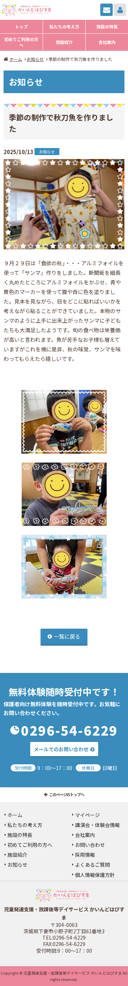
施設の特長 (107, 26)
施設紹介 (64, 42)
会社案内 (107, 42)
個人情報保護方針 (95, 874)
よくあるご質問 (92, 864)
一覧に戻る (67, 636)
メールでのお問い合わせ (61, 749)
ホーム (15, 59)
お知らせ (35, 59)
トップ (21, 26)
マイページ (120, 10)
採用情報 (85, 854)
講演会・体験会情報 (97, 824)
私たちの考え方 (64, 26)
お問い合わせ (106, 10)
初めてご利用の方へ (21, 42)
